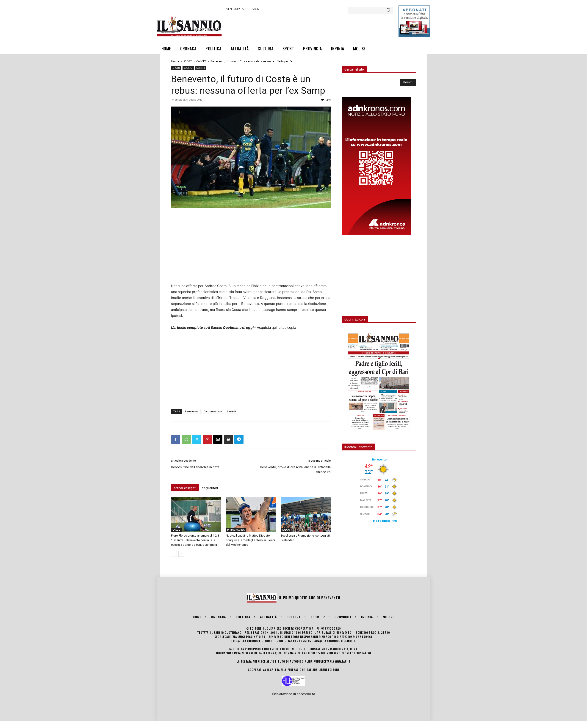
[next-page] (181, 554)
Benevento (192, 411)
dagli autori (210, 488)
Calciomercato (213, 411)
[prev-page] (174, 554)
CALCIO (201, 61)
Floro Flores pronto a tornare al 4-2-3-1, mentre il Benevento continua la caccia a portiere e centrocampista (195, 540)
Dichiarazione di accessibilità (293, 694)
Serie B (231, 411)
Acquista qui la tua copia (276, 327)
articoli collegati (185, 488)
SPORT (187, 61)
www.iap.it (342, 661)
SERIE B (200, 67)
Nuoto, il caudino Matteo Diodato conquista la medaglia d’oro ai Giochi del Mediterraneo (250, 540)
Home (175, 61)
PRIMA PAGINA (236, 529)
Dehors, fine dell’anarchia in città (195, 467)
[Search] (388, 10)
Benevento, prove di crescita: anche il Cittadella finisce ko (295, 469)
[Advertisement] (309, 26)
